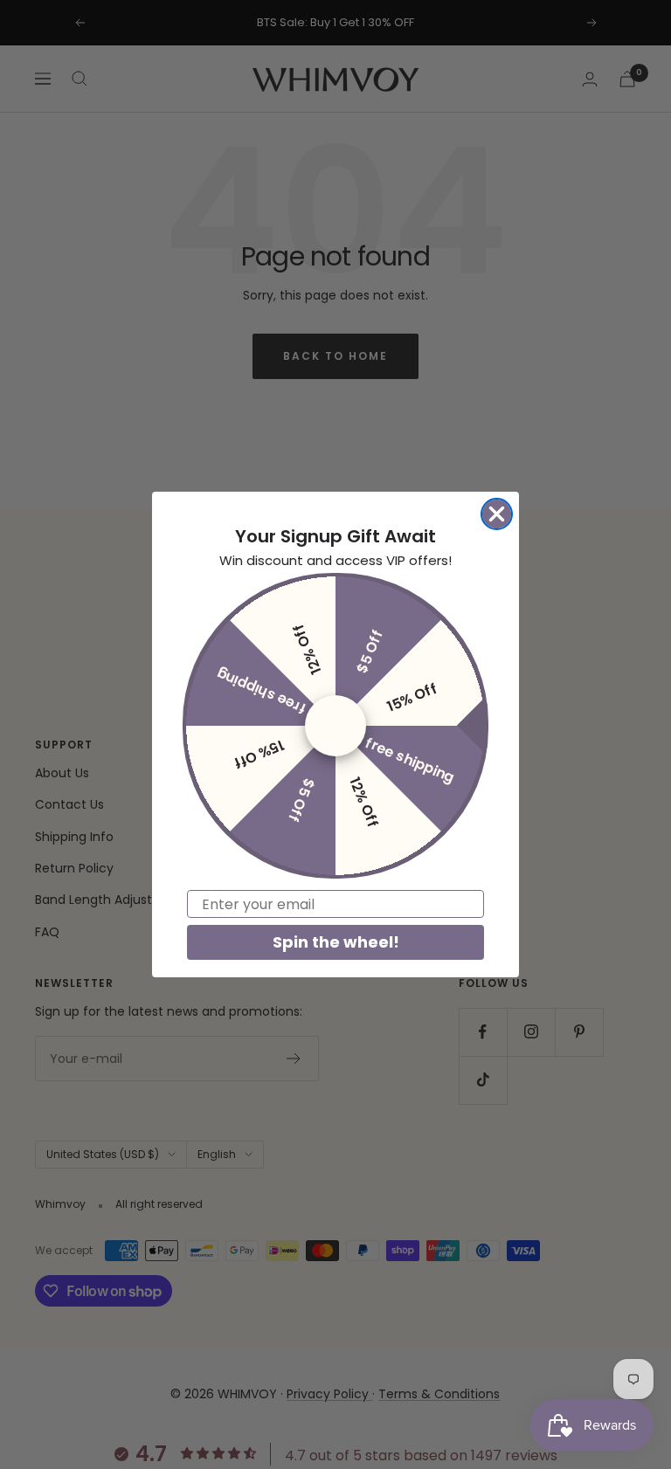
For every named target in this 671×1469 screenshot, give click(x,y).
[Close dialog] (496, 514)
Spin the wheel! (336, 942)
